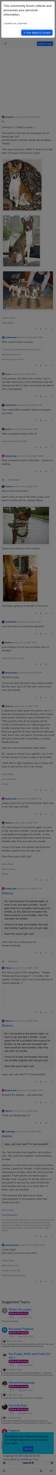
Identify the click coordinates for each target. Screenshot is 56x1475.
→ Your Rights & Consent (37, 32)
